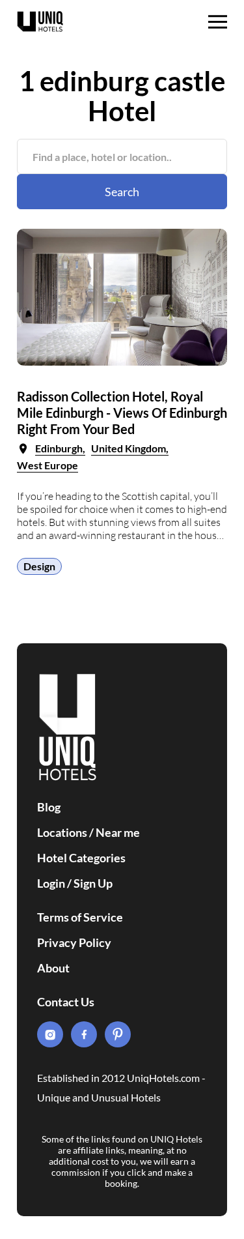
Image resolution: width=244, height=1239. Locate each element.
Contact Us (65, 1002)
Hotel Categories (81, 858)
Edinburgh (59, 448)
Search (122, 191)
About (53, 968)
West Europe (47, 465)
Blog (49, 807)
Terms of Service (80, 917)
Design (39, 566)
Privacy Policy (74, 942)
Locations (62, 832)
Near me (118, 832)
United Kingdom (128, 448)
